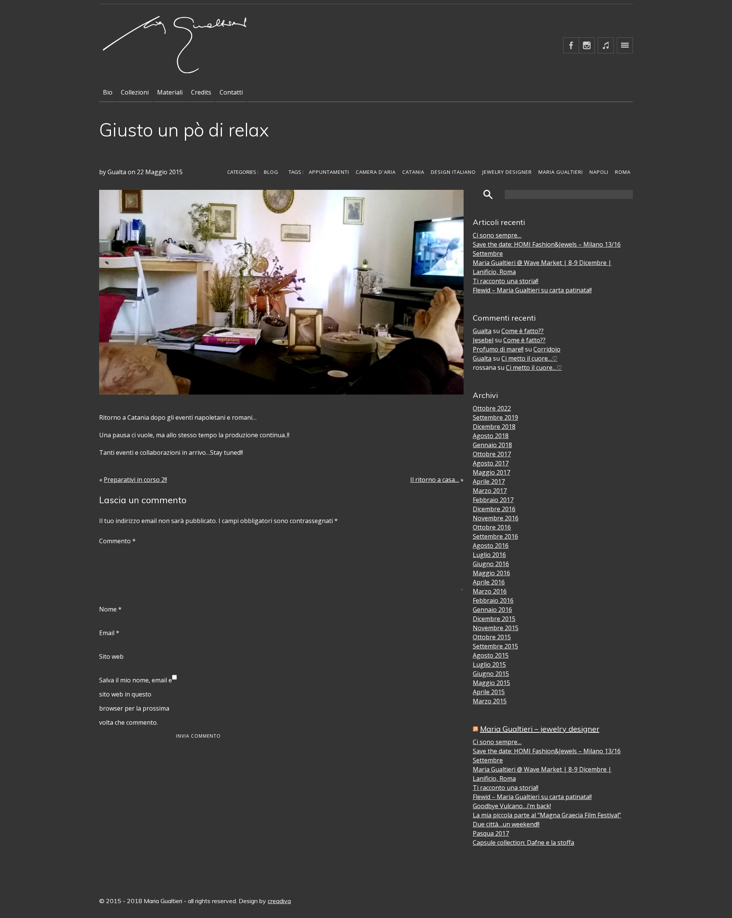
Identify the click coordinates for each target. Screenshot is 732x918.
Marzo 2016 (490, 591)
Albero (655, 191)
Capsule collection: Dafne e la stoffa (523, 842)
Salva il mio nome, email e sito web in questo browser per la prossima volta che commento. (135, 701)
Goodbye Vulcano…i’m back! (512, 806)
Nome (110, 609)
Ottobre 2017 (492, 454)
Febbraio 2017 (493, 500)
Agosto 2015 (491, 655)
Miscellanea (662, 145)
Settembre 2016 (495, 536)
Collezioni (135, 92)
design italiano (453, 172)
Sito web (111, 656)
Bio (107, 92)
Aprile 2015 (489, 692)
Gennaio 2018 (492, 445)
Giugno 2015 (491, 673)
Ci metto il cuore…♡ (529, 358)
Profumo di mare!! (498, 349)
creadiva (279, 901)
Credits (201, 92)
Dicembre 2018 (494, 426)
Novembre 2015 (495, 628)
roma (623, 172)
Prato (653, 168)
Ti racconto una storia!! (505, 281)
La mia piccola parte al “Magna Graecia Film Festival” (547, 815)
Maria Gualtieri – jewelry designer (539, 728)
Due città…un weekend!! (506, 824)
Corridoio (546, 349)
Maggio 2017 (491, 472)
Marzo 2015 (490, 701)
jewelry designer (507, 172)
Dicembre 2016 (494, 509)
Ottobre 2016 (492, 527)
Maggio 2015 (491, 683)
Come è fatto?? (522, 331)
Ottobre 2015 (492, 637)
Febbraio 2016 (493, 600)
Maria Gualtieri (560, 172)
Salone (655, 157)
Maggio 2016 (491, 573)
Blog (271, 172)
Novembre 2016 (495, 518)
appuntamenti (329, 172)
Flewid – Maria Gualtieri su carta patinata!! (532, 290)
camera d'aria (376, 172)
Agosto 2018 (491, 436)
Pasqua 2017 (491, 833)
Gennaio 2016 (492, 609)
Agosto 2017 (491, 463)
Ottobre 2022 (492, 408)
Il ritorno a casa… (434, 479)
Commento (117, 541)
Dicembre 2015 (494, 619)
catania (413, 172)
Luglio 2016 (489, 554)
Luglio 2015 (489, 664)
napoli (598, 172)
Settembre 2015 (495, 646)
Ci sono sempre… (497, 235)
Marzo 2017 (490, 490)
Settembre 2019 (495, 417)
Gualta (482, 331)
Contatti (231, 92)
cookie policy (663, 203)
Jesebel (483, 340)
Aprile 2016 (489, 582)
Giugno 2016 (491, 564)
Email (109, 633)
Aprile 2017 (489, 481)
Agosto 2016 (491, 545)
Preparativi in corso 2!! (135, 479)
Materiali (170, 92)
